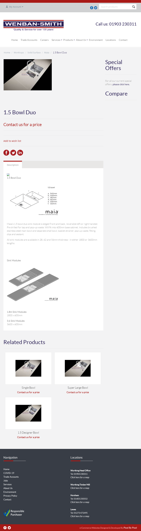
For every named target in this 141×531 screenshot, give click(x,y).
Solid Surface (34, 52)
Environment (96, 40)
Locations (111, 40)
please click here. (121, 84)
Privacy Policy (10, 496)
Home (14, 40)
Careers (44, 40)
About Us (81, 40)
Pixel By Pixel (130, 528)
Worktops (19, 52)
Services (56, 40)
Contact (123, 40)
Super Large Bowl (78, 387)
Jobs (5, 480)
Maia (46, 52)
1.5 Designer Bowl (28, 432)
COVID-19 (8, 473)
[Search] (133, 7)
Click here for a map (79, 477)
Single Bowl (28, 387)
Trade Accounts (29, 40)
